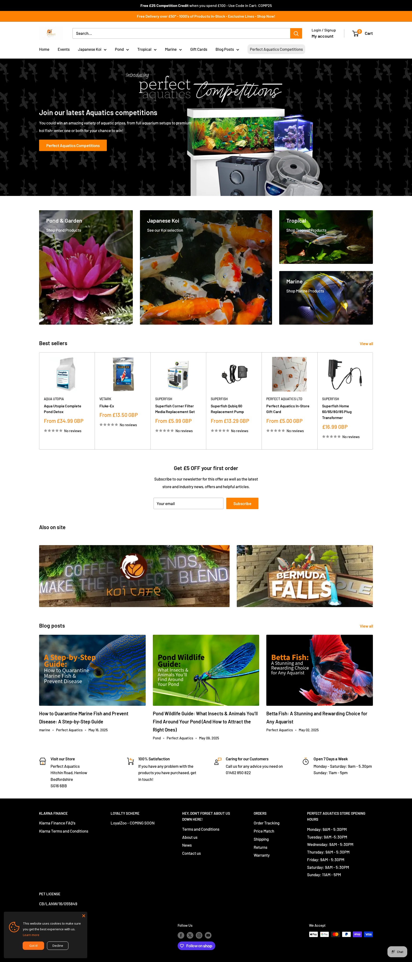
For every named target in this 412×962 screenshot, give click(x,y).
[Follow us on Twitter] (190, 935)
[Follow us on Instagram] (199, 935)
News (187, 845)
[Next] (373, 401)
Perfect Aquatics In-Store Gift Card (287, 408)
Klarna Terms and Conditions (63, 831)
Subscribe (242, 503)
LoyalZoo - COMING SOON (132, 822)
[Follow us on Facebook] (181, 935)
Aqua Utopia (54, 399)
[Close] (83, 915)
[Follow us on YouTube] (208, 935)
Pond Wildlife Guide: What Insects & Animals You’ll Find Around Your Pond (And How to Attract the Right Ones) (205, 721)
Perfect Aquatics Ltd (284, 399)
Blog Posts (225, 49)
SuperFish (163, 399)
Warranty (262, 855)
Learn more (31, 935)
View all (367, 343)
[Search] (296, 33)
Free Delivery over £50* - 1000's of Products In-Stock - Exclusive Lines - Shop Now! (206, 16)
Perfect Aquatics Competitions (276, 49)
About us (189, 837)
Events (64, 49)
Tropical (144, 49)
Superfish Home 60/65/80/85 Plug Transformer (337, 411)
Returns (260, 847)
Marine (171, 49)
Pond (119, 49)
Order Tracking (266, 822)
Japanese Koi (89, 49)
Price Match (264, 831)
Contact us (191, 853)
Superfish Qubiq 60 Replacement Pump (227, 408)
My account (323, 36)
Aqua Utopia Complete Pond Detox (62, 408)
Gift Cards (198, 49)
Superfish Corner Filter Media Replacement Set (175, 408)
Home (44, 49)
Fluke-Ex (106, 405)
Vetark (105, 399)
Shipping (261, 839)
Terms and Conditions (200, 829)
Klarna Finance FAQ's (57, 822)
